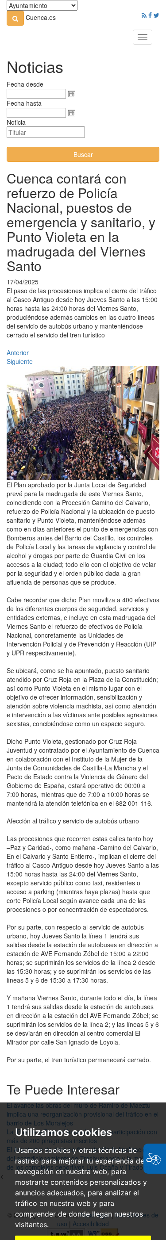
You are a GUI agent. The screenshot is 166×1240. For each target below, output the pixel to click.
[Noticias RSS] (144, 15)
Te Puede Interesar (63, 1089)
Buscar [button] (83, 154)
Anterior (18, 352)
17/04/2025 (23, 281)
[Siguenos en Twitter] (156, 15)
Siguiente (20, 361)
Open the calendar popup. (72, 94)
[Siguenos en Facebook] (150, 15)
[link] (15, 18)
